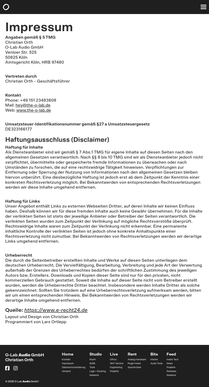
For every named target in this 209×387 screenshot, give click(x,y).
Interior (154, 359)
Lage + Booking (97, 371)
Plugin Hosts (134, 363)
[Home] (6, 7)
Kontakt (66, 359)
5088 (92, 363)
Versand (66, 371)
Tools (92, 367)
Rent (132, 354)
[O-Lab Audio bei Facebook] (7, 368)
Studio (95, 354)
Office (113, 359)
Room (92, 359)
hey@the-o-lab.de (33, 105)
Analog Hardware (137, 359)
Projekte (114, 371)
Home (67, 354)
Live (114, 354)
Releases (171, 371)
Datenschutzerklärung (73, 367)
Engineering (116, 367)
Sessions (94, 375)
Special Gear (134, 367)
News (170, 363)
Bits (154, 354)
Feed (171, 354)
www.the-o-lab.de (33, 110)
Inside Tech (172, 359)
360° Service (116, 363)
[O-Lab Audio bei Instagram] (15, 368)
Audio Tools (156, 363)
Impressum (68, 363)
